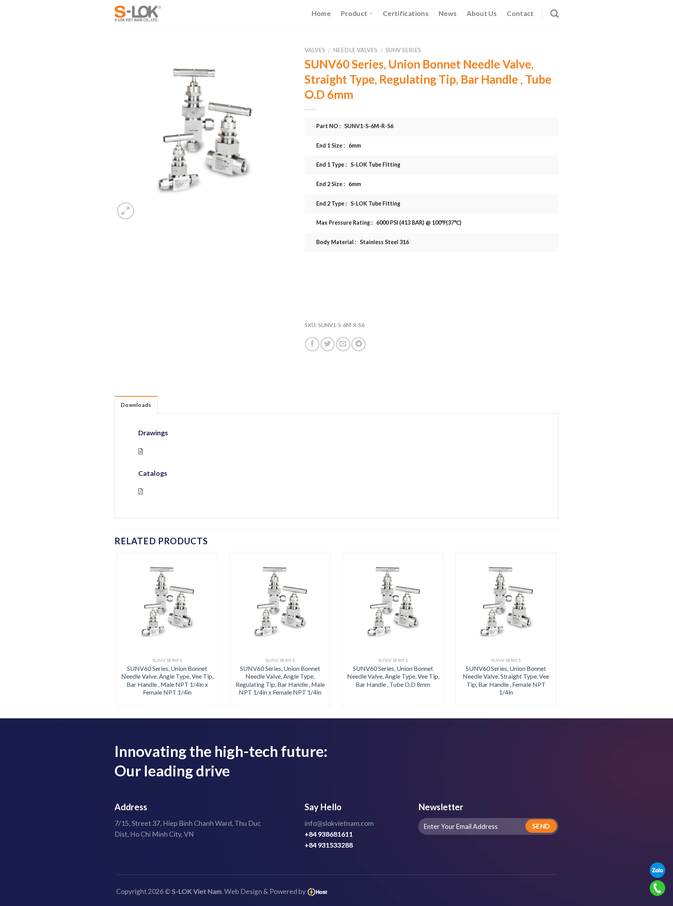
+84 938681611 (329, 834)
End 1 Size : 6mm (338, 145)
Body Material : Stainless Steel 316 (362, 242)
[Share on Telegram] (358, 344)
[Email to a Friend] (343, 344)
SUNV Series (403, 49)
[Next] (544, 613)
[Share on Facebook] (312, 344)
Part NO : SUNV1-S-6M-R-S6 (354, 126)
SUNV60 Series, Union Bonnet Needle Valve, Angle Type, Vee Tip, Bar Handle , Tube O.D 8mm (393, 676)
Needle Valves (355, 49)
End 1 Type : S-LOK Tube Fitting (358, 164)
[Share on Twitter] (328, 344)
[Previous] (129, 613)
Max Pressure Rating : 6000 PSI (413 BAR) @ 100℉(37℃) (389, 222)
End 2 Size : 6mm (338, 184)
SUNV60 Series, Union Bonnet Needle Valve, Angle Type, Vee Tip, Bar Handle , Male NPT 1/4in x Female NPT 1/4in (167, 680)
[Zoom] (125, 210)
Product (354, 13)
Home (321, 13)
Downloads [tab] (136, 404)
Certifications (405, 13)
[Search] (554, 13)
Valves (315, 49)
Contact (520, 13)
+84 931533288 (329, 845)
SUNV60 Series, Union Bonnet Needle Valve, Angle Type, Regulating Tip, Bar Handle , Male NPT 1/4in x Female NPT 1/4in (280, 680)
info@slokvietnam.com (339, 823)
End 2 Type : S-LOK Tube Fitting (358, 203)
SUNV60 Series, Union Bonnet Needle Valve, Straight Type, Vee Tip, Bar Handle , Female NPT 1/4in (506, 680)
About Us (482, 13)
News (447, 13)
